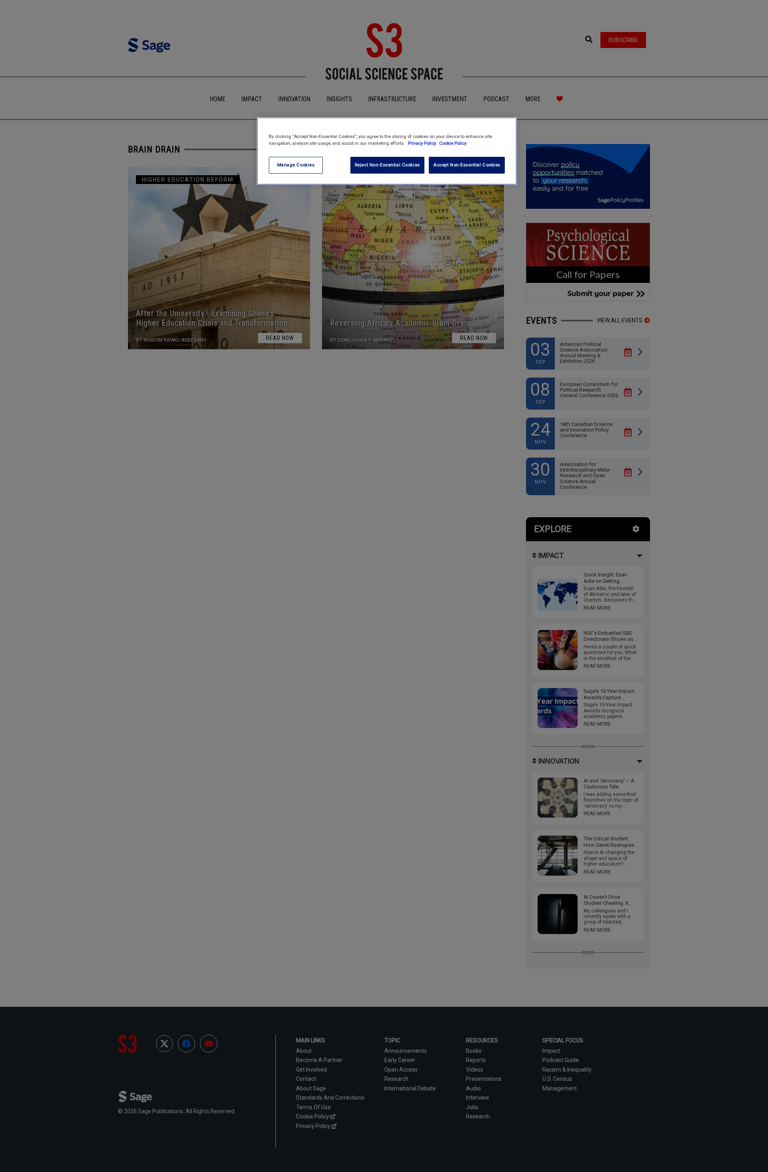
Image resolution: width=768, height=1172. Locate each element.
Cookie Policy (452, 143)
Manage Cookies (296, 165)
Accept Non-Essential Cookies (466, 165)
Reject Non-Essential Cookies (387, 165)
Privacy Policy (422, 143)
